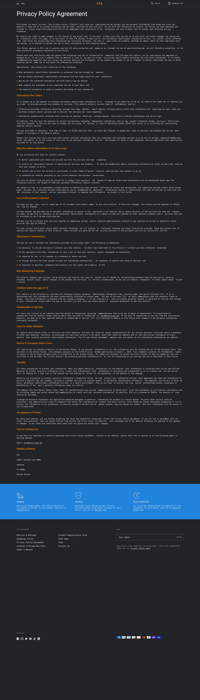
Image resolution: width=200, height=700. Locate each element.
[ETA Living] (100, 3)
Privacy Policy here (140, 548)
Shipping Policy (23, 510)
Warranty (98, 510)
